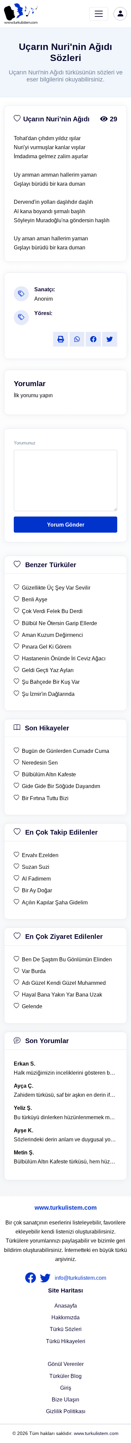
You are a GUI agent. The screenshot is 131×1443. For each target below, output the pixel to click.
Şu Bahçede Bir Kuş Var (51, 682)
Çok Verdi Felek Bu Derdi (52, 611)
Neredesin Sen (40, 763)
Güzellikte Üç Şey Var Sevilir (56, 588)
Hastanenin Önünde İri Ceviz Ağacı (63, 658)
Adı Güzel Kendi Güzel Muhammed (64, 983)
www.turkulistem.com (66, 1207)
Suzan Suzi (35, 867)
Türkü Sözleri (66, 1329)
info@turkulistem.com (80, 1278)
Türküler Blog (65, 1376)
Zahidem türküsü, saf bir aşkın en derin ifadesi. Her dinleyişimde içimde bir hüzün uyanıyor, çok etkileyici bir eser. (65, 1095)
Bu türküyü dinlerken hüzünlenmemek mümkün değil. (65, 1117)
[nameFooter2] (46, 1278)
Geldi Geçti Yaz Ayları (48, 670)
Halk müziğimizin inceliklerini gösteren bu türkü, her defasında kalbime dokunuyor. (65, 1073)
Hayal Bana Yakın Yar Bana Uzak (62, 995)
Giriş (65, 1388)
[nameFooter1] (32, 1278)
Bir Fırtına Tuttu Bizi (45, 798)
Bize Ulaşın (65, 1399)
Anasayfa (65, 1306)
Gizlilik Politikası (65, 1411)
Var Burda (34, 971)
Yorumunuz (25, 443)
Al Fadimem (36, 879)
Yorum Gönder (65, 525)
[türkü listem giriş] (120, 13)
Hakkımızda (65, 1317)
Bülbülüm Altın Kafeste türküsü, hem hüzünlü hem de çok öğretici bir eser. (65, 1161)
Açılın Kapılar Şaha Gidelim (55, 902)
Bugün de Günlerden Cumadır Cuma (65, 751)
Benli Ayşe (34, 599)
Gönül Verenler (66, 1364)
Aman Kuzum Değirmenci (52, 635)
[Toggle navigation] (98, 13)
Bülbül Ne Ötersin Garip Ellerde (59, 623)
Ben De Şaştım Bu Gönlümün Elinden (67, 959)
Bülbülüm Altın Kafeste (49, 774)
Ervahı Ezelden (40, 855)
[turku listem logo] (21, 13)
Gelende (32, 1006)
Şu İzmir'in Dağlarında (48, 694)
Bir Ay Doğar (37, 890)
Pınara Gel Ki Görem (46, 647)
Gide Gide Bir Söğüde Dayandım (61, 786)
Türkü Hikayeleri (65, 1341)
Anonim (43, 299)
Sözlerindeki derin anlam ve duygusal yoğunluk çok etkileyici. (65, 1139)
